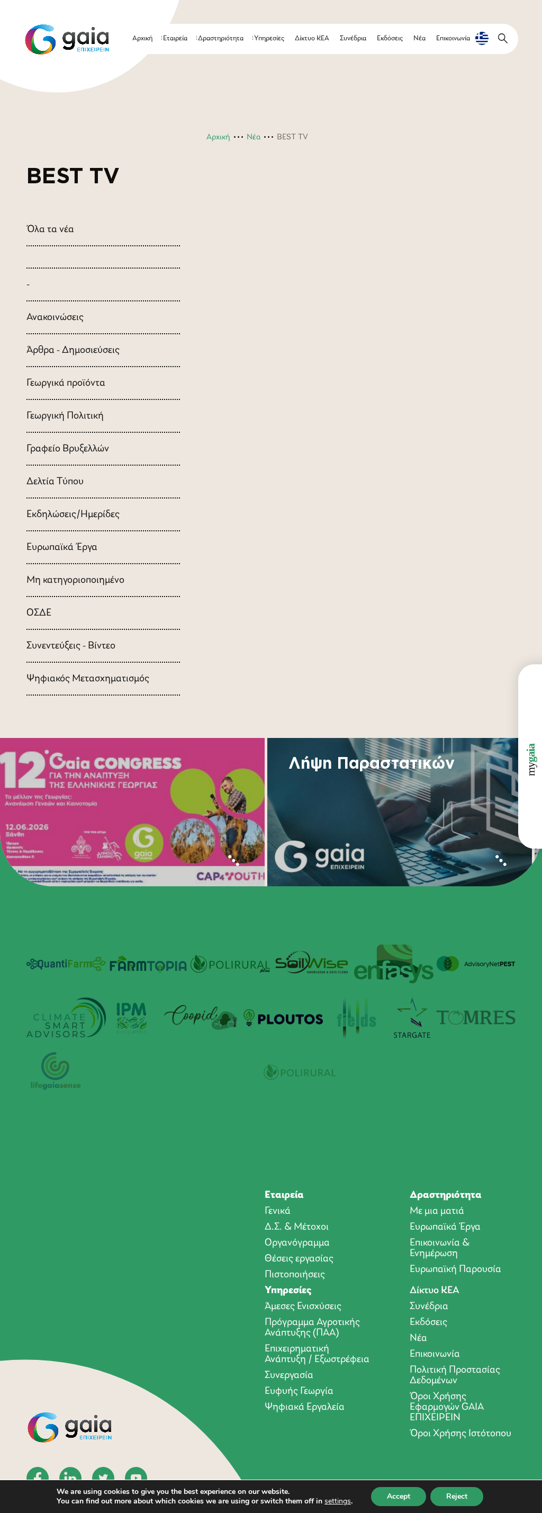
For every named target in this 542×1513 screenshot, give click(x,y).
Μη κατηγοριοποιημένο (75, 580)
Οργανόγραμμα (297, 1243)
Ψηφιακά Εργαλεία (305, 1407)
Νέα (419, 38)
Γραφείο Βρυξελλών (67, 448)
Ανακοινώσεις (55, 317)
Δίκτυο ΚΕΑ (312, 38)
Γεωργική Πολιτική (65, 416)
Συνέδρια (353, 38)
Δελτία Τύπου (55, 481)
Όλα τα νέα (50, 229)
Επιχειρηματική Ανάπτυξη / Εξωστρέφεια (317, 1354)
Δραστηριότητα (220, 38)
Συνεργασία (289, 1375)
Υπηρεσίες (269, 38)
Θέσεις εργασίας (299, 1258)
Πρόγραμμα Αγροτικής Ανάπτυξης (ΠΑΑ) (312, 1327)
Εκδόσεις (390, 38)
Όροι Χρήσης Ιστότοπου (460, 1433)
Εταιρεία (175, 38)
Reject (456, 1496)
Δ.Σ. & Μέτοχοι (297, 1227)
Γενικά (278, 1211)
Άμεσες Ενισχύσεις (303, 1306)
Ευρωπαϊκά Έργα (61, 547)
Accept (398, 1496)
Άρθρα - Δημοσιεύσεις (73, 350)
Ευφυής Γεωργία (299, 1391)
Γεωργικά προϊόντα (65, 383)
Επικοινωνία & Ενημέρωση (439, 1248)
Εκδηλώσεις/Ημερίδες (73, 514)
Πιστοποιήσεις (295, 1274)
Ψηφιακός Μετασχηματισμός (87, 678)
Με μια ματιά (437, 1211)
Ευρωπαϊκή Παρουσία (455, 1269)
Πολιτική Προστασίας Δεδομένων (455, 1375)
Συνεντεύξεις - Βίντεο (70, 645)
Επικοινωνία (453, 38)
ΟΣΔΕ (38, 613)
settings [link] (337, 1501)
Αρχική (142, 38)
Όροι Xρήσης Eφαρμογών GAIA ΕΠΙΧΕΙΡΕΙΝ (447, 1407)
